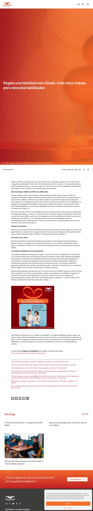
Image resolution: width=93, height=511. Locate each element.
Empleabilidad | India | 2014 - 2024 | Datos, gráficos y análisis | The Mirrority (39, 368)
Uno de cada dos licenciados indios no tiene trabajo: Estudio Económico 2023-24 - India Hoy (44, 365)
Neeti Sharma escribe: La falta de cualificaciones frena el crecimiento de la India (41, 362)
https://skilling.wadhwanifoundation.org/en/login (28, 353)
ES (88, 4)
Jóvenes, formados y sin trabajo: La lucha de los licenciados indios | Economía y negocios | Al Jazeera (44, 382)
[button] (82, 4)
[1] (64, 184)
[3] (22, 202)
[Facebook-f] (16, 503)
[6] (36, 223)
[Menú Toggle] (79, 4)
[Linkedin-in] (6, 503)
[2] (55, 197)
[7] (66, 234)
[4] (28, 208)
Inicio (2, 163)
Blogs (7, 163)
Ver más (85, 414)
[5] (29, 218)
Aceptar (68, 503)
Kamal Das (9, 169)
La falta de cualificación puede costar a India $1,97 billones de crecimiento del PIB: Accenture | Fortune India (44, 387)
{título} (65, 507)
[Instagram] (20, 503)
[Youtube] (13, 503)
